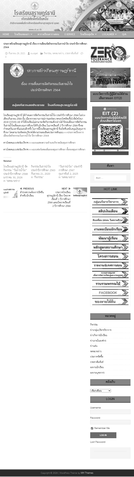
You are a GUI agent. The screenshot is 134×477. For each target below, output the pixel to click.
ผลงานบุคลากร (97, 373)
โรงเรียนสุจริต (87, 34)
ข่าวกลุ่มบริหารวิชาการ (100, 330)
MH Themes (87, 473)
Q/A (124, 34)
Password (95, 418)
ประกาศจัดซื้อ (96, 356)
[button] (95, 77)
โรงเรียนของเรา (21, 34)
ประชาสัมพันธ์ (71, 53)
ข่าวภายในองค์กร (98, 341)
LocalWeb (108, 34)
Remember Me (102, 428)
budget (34, 53)
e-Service (70, 34)
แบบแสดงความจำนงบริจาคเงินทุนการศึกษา (54, 143)
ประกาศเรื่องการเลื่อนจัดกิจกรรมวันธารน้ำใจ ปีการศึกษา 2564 (43, 134)
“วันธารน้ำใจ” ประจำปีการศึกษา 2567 (70, 168)
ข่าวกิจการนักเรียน (98, 335)
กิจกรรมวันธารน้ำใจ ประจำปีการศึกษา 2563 (43, 168)
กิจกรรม (47, 53)
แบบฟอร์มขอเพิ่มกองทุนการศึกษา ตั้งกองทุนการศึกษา (58, 149)
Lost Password (97, 442)
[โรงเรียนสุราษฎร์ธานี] (67, 29)
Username (95, 408)
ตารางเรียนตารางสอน (48, 34)
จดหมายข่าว (58, 53)
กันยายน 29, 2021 (16, 53)
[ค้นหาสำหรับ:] (110, 178)
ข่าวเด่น (93, 346)
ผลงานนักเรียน (97, 367)
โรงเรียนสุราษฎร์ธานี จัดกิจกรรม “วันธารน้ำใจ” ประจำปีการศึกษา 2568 (15, 170)
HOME (6, 34)
